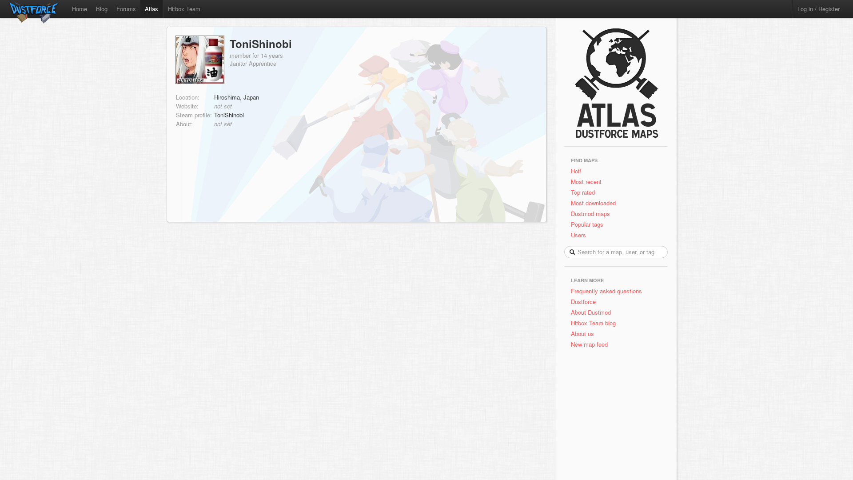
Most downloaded (593, 203)
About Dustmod (591, 312)
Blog (102, 8)
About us (582, 333)
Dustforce (583, 301)
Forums (126, 8)
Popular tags (587, 224)
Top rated (583, 192)
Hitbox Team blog (593, 323)
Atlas (151, 8)
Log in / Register (818, 8)
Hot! (576, 171)
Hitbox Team (184, 8)
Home (79, 8)
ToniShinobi (261, 43)
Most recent (586, 181)
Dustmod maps (590, 213)
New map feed (591, 344)
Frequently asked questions (606, 291)
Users (578, 235)
